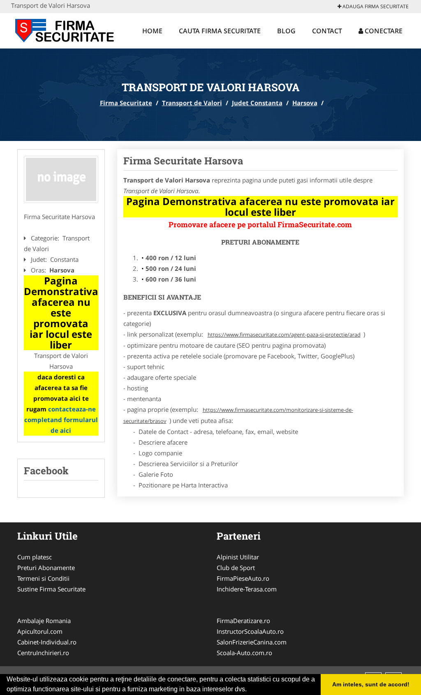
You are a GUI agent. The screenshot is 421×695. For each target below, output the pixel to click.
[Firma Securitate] (65, 29)
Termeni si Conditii (43, 578)
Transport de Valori (192, 103)
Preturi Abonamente (46, 567)
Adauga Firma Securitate (375, 6)
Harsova (304, 103)
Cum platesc (34, 557)
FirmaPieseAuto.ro (243, 578)
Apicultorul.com (39, 631)
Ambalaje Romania (44, 620)
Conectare (382, 30)
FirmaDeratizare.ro (243, 620)
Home (152, 30)
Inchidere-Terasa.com (247, 589)
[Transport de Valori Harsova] (61, 179)
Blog (286, 30)
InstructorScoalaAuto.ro (250, 631)
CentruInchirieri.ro (43, 653)
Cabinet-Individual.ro (46, 642)
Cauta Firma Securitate (220, 30)
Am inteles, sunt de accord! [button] (370, 684)
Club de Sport (236, 567)
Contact (327, 30)
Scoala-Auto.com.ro (244, 653)
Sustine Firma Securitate (51, 589)
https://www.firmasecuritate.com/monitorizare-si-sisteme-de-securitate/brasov (238, 415)
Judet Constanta (257, 103)
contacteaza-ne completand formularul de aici (61, 419)
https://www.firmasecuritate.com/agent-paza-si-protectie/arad (284, 334)
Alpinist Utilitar (238, 557)
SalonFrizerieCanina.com (252, 642)
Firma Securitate (126, 103)
